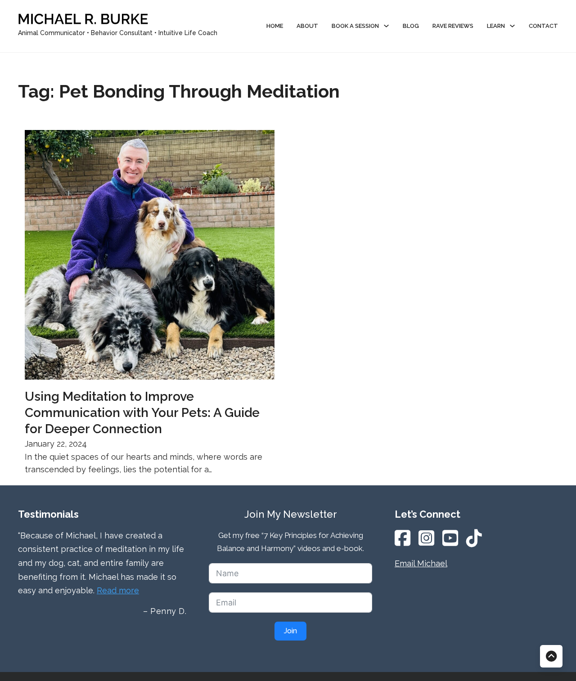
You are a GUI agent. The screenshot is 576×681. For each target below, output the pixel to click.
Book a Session (355, 25)
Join (290, 631)
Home (274, 25)
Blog (411, 25)
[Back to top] (551, 656)
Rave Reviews (452, 25)
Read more (118, 590)
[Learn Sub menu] (512, 26)
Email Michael (421, 563)
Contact (543, 25)
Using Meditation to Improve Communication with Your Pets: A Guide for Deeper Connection (142, 413)
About (307, 25)
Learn (496, 25)
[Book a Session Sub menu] (386, 26)
